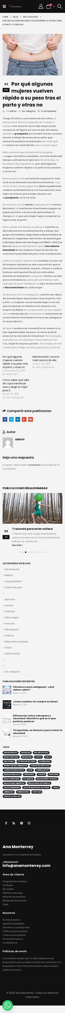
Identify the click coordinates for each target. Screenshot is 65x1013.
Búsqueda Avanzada (14, 900)
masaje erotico (12, 774)
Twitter (11, 419)
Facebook (5, 419)
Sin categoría (29, 111)
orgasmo (29, 774)
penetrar (53, 774)
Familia (9, 605)
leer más (17, 545)
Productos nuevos (13, 939)
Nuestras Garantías (13, 923)
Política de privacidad (15, 931)
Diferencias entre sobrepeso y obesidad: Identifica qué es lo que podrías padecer (34, 718)
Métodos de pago (13, 892)
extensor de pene (26, 761)
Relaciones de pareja (16, 641)
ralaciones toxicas (47, 779)
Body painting (11, 757)
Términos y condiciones (16, 927)
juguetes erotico (40, 765)
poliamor (28, 779)
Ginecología (12, 617)
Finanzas (10, 611)
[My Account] (41, 6)
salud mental (12, 653)
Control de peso (13, 587)
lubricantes (42, 770)
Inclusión (10, 623)
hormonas (44, 761)
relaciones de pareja (39, 783)
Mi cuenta (8, 889)
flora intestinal (14, 287)
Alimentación (12, 569)
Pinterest (21, 823)
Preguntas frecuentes (15, 881)
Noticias (9, 635)
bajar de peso (41, 752)
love (30, 770)
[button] (5, 6)
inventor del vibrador (15, 765)
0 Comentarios (48, 111)
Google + (24, 419)
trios (56, 787)
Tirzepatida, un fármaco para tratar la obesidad (37, 732)
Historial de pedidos (14, 896)
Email (30, 419)
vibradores (23, 792)
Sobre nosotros (11, 919)
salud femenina (12, 787)
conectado (34, 465)
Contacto (8, 885)
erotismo (9, 761)
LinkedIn (17, 419)
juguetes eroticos (14, 770)
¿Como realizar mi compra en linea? (35, 701)
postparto (21, 133)
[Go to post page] (32, 508)
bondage (27, 757)
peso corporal (11, 779)
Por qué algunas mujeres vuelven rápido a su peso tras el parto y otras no (15, 362)
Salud (8, 647)
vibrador (8, 792)
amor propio (10, 752)
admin (13, 111)
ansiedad (25, 752)
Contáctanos (10, 942)
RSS (14, 823)
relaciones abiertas (14, 783)
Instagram (29, 823)
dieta (48, 757)
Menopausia (12, 629)
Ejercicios (10, 599)
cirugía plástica (13, 581)
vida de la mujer (12, 796)
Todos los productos (14, 935)
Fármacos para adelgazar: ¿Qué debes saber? (33, 688)
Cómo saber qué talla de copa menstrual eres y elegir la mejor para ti (16, 385)
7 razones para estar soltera (32, 529)
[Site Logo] (15, 6)
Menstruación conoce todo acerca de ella (46, 358)
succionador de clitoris (36, 787)
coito (38, 757)
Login (5, 904)
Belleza (9, 575)
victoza (37, 792)
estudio (29, 204)
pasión (41, 774)
